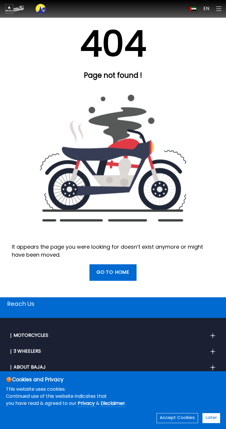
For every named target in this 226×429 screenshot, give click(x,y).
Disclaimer (113, 403)
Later (211, 418)
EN (206, 8)
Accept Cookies (177, 418)
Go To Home (113, 272)
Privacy (87, 403)
